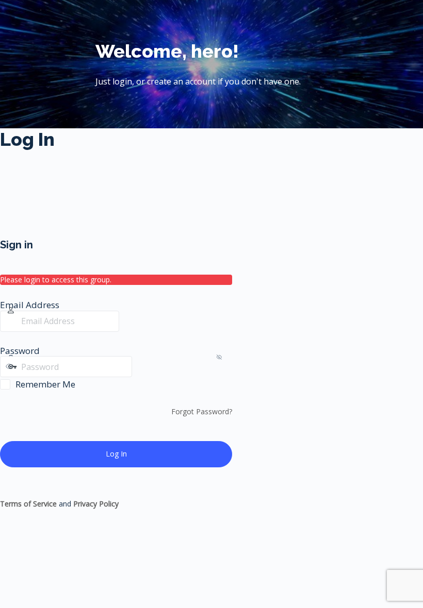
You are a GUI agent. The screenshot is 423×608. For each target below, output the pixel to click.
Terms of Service (28, 504)
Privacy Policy (96, 504)
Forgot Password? (201, 411)
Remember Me (45, 384)
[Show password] (142, 366)
